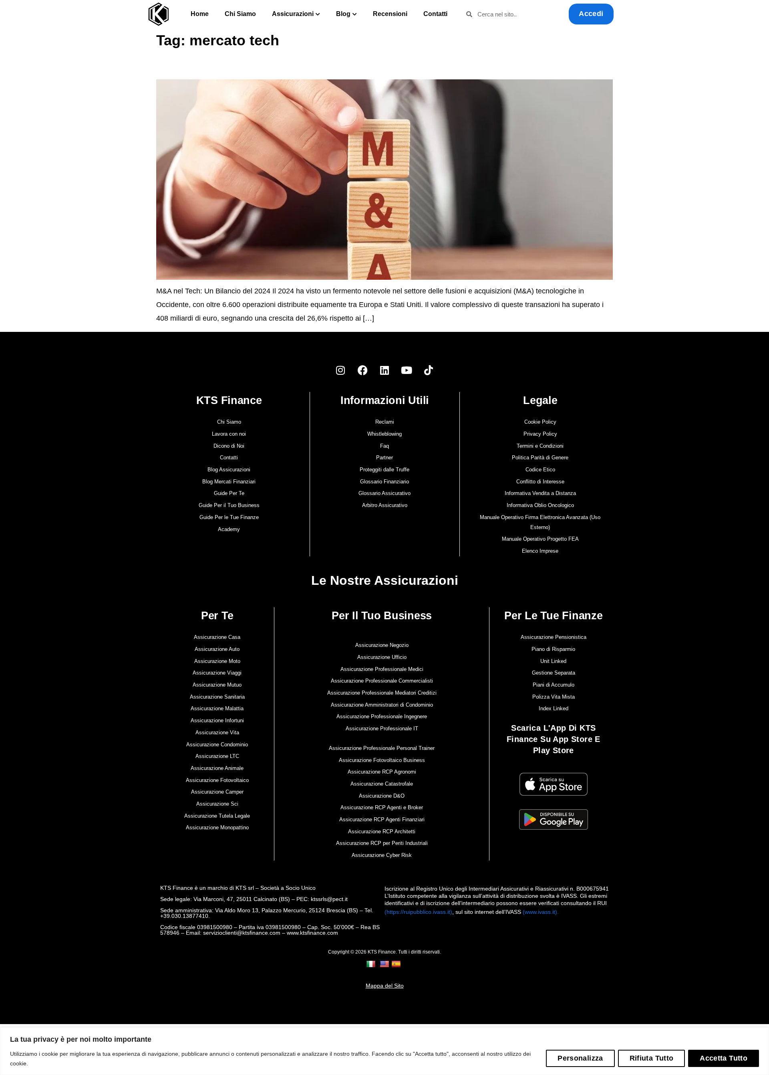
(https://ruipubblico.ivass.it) (418, 912)
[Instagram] (340, 370)
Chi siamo (240, 13)
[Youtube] (407, 370)
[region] (384, 1051)
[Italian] (372, 964)
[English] (385, 964)
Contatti (435, 13)
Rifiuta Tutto (652, 1058)
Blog (343, 13)
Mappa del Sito (385, 985)
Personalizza (580, 1058)
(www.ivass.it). (541, 912)
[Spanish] (397, 964)
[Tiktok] (429, 370)
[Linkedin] (384, 370)
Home (200, 13)
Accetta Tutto (723, 1058)
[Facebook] (362, 370)
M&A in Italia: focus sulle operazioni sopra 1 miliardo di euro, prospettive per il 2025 (261, 67)
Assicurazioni (293, 13)
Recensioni (390, 13)
